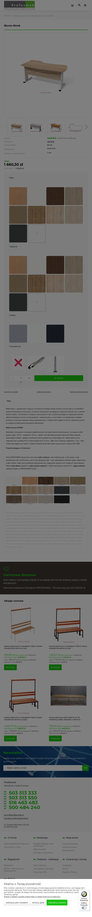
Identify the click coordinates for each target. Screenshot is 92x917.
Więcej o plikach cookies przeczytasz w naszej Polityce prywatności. (32, 897)
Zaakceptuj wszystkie (57, 903)
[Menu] (88, 891)
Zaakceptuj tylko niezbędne (17, 903)
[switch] (84, 907)
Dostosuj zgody (38, 903)
